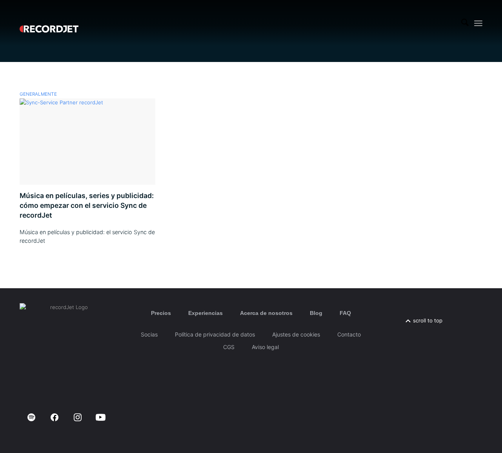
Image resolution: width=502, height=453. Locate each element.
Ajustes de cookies (296, 334)
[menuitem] (465, 23)
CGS (229, 347)
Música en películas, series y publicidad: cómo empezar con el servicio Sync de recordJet (87, 205)
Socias (149, 334)
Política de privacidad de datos (215, 334)
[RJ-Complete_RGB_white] (49, 23)
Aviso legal (265, 347)
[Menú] (478, 23)
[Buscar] (465, 23)
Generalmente (38, 94)
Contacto (349, 334)
